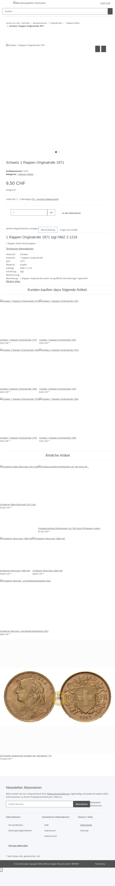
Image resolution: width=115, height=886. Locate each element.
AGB (46, 825)
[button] (90, 3)
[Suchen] (110, 11)
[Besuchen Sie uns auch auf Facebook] (8, 850)
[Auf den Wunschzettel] (103, 49)
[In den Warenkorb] (8, 41)
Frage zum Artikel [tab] (69, 229)
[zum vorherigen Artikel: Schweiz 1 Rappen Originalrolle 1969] (8, 32)
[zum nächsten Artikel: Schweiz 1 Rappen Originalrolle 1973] (13, 32)
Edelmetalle (86, 825)
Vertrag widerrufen (18, 845)
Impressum (50, 830)
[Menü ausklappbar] (6, 3)
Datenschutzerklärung (58, 793)
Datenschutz (50, 836)
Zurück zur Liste (13, 23)
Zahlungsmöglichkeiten (20, 830)
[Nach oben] (1, 870)
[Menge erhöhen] (49, 219)
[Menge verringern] (8, 212)
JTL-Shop (109, 864)
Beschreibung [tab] (48, 229)
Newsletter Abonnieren (96, 804)
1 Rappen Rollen (25, 174)
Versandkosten (15, 825)
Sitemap (84, 830)
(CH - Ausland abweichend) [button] (45, 199)
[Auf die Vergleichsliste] (97, 49)
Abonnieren (82, 804)
